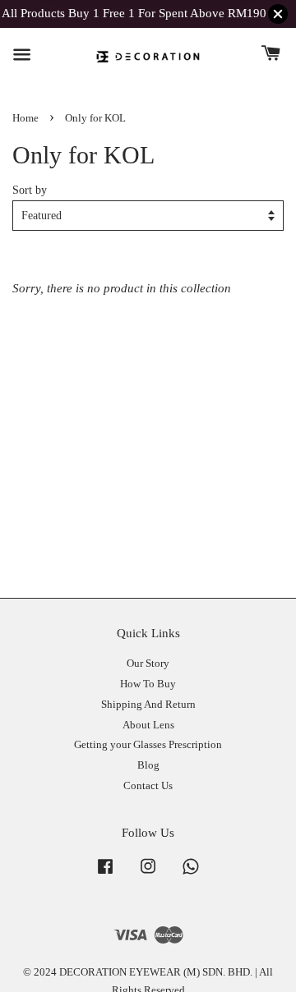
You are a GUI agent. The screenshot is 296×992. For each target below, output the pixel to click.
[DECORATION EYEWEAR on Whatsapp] (190, 874)
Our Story (148, 663)
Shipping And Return (148, 704)
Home (25, 118)
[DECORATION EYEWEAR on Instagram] (148, 874)
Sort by (29, 190)
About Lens (148, 725)
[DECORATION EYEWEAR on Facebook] (105, 874)
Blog (148, 765)
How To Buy (148, 684)
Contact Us (148, 786)
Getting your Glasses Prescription (148, 745)
